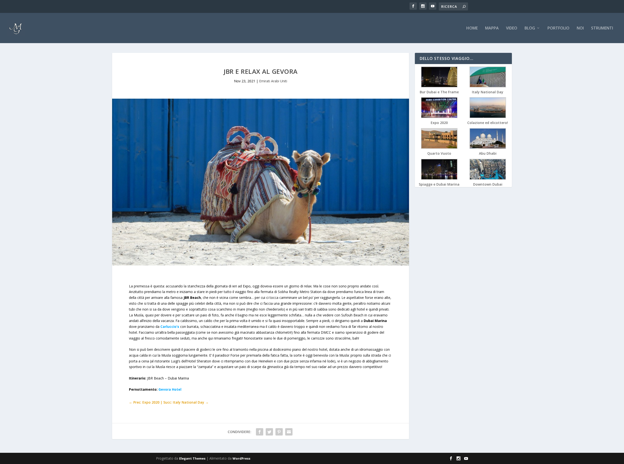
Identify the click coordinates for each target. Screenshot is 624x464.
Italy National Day (487, 92)
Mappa (492, 28)
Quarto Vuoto (439, 153)
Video (511, 28)
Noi (580, 28)
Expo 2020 (439, 122)
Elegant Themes (192, 458)
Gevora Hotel (169, 389)
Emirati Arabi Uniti (273, 81)
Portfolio (558, 28)
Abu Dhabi (488, 153)
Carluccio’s (169, 326)
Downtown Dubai (487, 184)
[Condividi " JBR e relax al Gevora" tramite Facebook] (259, 432)
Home (472, 28)
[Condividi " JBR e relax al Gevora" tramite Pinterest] (279, 432)
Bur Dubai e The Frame (439, 92)
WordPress (241, 458)
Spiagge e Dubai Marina (439, 184)
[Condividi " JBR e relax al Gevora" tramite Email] (289, 432)
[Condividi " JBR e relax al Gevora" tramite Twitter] (269, 432)
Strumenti (602, 28)
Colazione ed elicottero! (487, 122)
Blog (530, 28)
